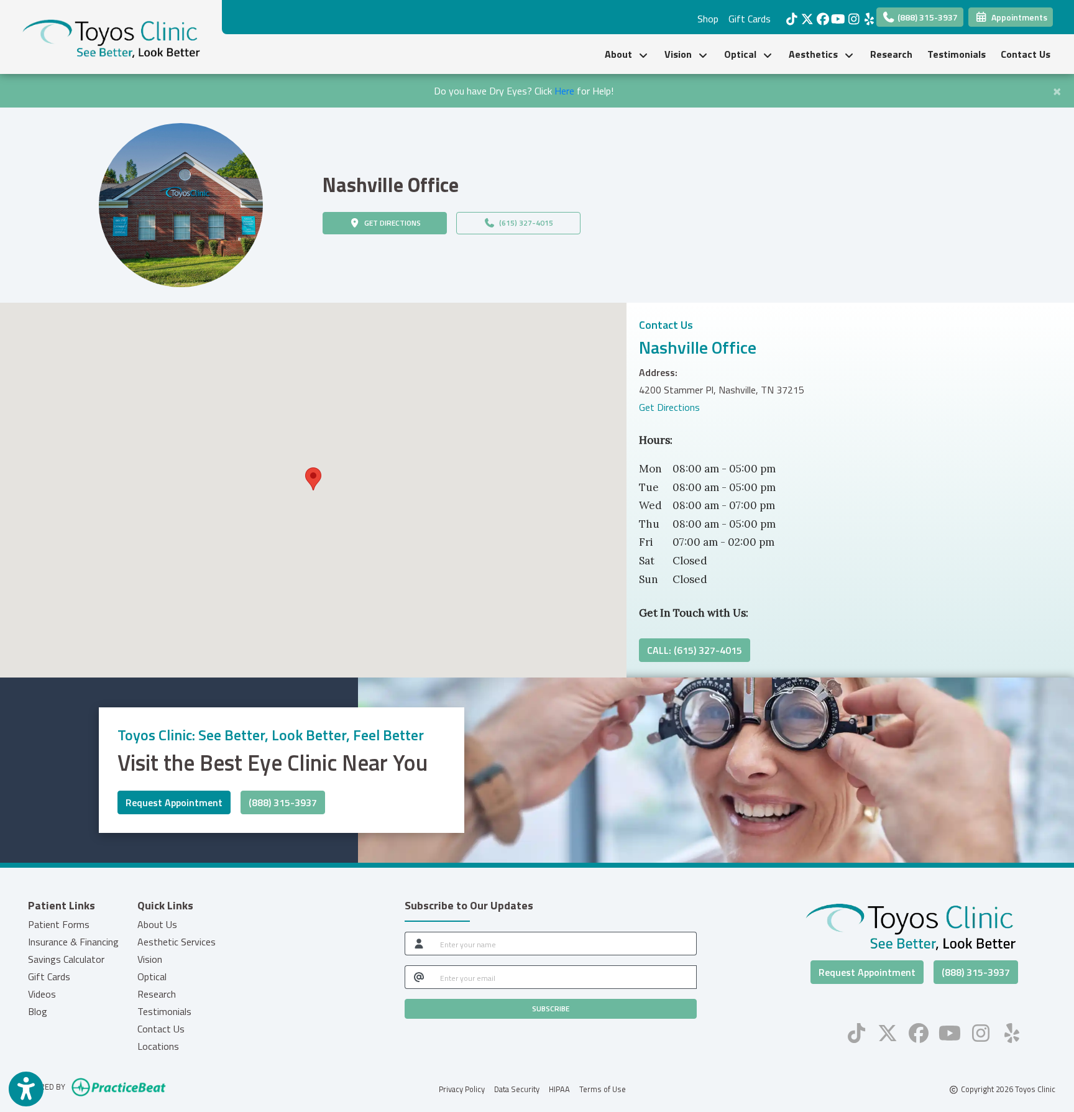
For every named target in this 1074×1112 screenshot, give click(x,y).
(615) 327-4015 (524, 223)
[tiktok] (788, 15)
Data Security (516, 1088)
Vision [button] (680, 54)
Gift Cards (749, 18)
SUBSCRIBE (550, 1008)
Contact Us (1025, 54)
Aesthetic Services (176, 941)
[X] (804, 15)
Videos (42, 993)
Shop (707, 18)
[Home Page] (111, 36)
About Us (157, 924)
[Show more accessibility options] (26, 1089)
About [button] (621, 54)
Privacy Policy (462, 1088)
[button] (313, 478)
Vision (149, 959)
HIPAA (559, 1088)
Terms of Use (602, 1088)
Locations (158, 1046)
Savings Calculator (66, 959)
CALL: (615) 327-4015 (694, 650)
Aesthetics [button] (816, 54)
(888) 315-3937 (927, 17)
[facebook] (819, 15)
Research (891, 54)
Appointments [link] (1017, 17)
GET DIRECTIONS (403, 222)
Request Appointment (174, 802)
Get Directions (669, 407)
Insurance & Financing (73, 941)
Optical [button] (742, 54)
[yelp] (866, 15)
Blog (37, 1011)
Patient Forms (59, 924)
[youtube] (835, 15)
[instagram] (850, 15)
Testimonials (956, 54)
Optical (152, 976)
